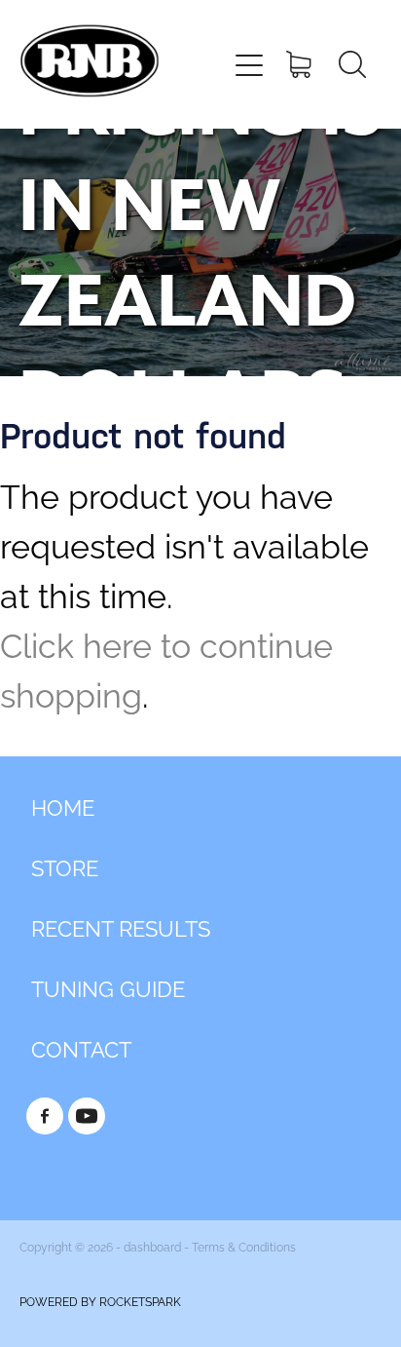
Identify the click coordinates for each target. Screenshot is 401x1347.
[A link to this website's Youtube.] (86, 1116)
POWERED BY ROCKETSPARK (100, 1300)
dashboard (152, 1246)
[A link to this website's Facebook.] (44, 1116)
